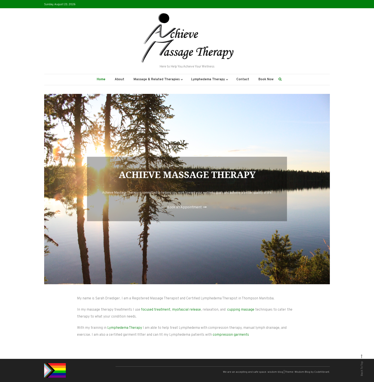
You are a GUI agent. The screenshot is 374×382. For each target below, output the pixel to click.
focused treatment (155, 310)
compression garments (231, 335)
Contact (242, 79)
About (119, 79)
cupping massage (240, 310)
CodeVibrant (321, 372)
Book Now (266, 79)
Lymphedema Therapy (124, 328)
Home (101, 79)
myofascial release (186, 310)
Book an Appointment (185, 207)
